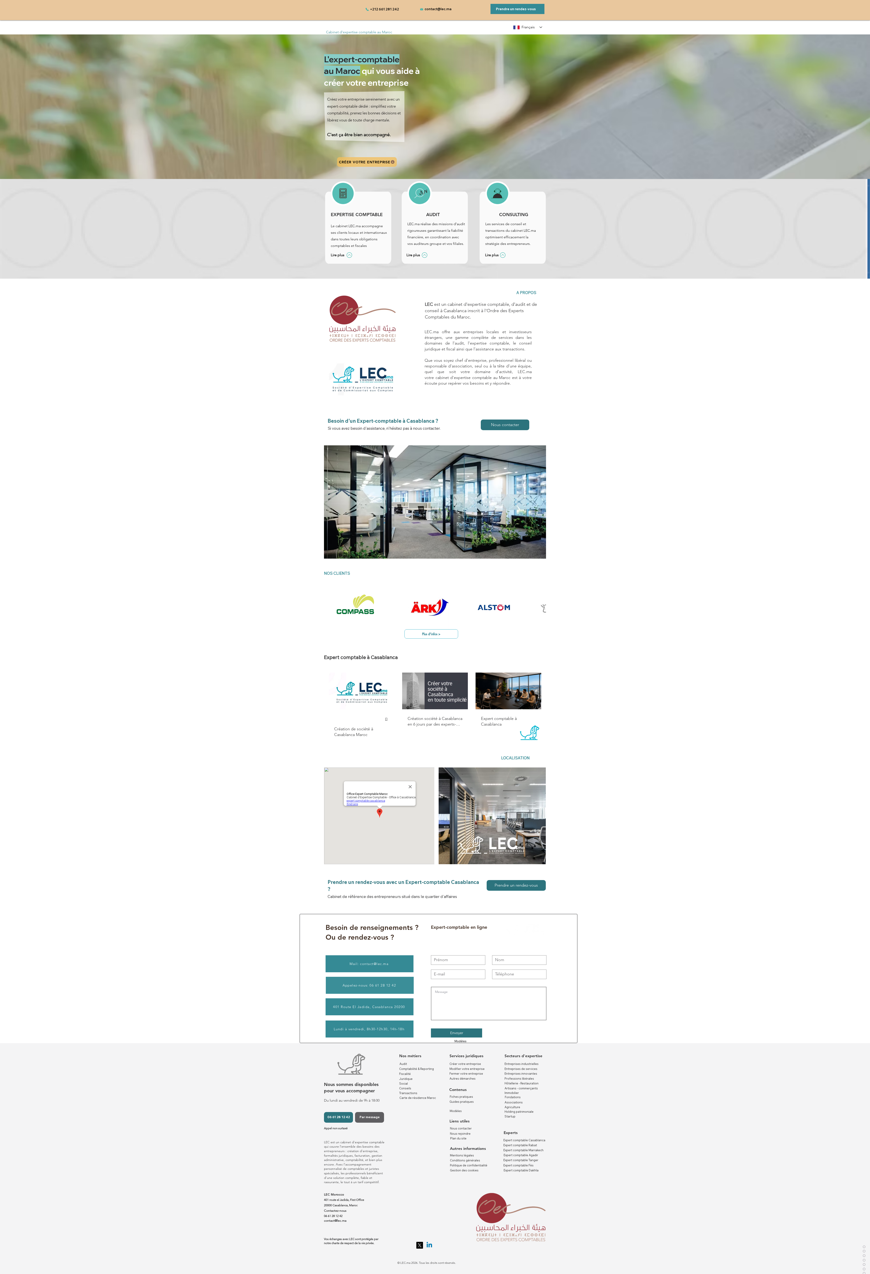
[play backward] (329, 609)
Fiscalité (405, 1074)
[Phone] (367, 9)
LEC (429, 304)
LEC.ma (525, 371)
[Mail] (422, 9)
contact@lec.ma (438, 9)
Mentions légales (462, 1155)
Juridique (406, 1079)
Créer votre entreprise (465, 1064)
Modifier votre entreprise (467, 1069)
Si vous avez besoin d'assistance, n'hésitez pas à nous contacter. (384, 428)
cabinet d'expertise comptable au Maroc (473, 377)
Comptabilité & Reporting (416, 1069)
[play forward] (540, 609)
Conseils (405, 1088)
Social (403, 1083)
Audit (403, 1064)
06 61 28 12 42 (333, 1216)
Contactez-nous (335, 1211)
